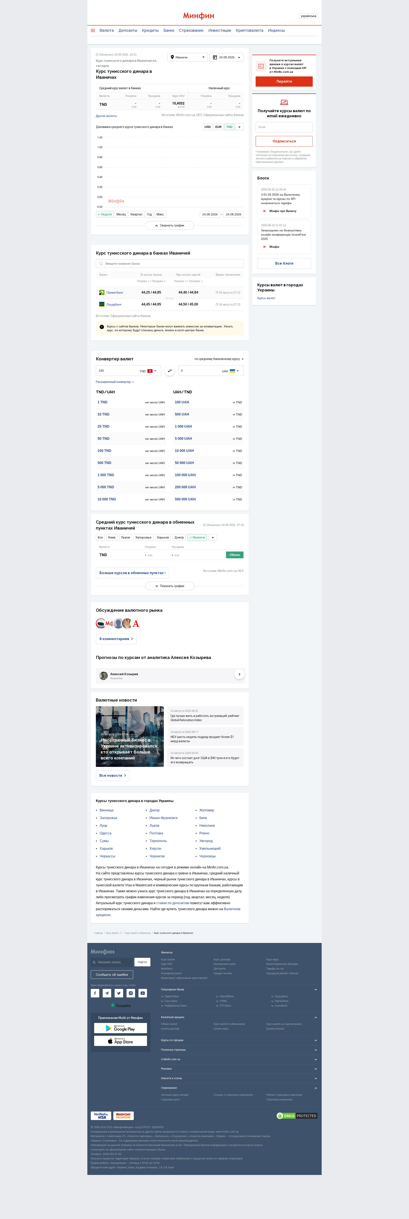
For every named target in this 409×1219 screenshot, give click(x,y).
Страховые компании (279, 1099)
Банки (168, 30)
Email (262, 127)
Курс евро (272, 959)
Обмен (234, 555)
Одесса (105, 833)
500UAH (182, 414)
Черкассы (107, 856)
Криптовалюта (249, 30)
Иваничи (199, 537)
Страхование (191, 30)
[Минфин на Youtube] (142, 993)
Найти (142, 962)
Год (149, 214)
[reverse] (170, 370)
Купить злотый (275, 1028)
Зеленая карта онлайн (175, 1094)
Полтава (156, 833)
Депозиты (127, 30)
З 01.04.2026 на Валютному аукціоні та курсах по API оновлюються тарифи (280, 199)
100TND (104, 451)
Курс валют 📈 (114, 933)
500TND (104, 463)
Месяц (121, 214)
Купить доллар (170, 1028)
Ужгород (206, 841)
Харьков (163, 537)
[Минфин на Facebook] (95, 993)
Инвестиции (219, 30)
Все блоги (284, 263)
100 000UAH (185, 475)
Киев (111, 537)
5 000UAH (183, 438)
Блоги (263, 178)
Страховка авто (170, 1099)
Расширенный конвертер (113, 382)
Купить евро (221, 1028)
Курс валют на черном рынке (284, 1024)
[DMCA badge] (297, 1116)
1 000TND (106, 475)
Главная (98, 933)
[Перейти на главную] (204, 16)
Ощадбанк (114, 304)
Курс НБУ (166, 964)
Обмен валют (169, 1024)
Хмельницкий (209, 848)
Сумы (104, 841)
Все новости (110, 776)
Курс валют (168, 959)
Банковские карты (225, 964)
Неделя (106, 214)
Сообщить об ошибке (112, 974)
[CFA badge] (145, 1116)
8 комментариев (114, 639)
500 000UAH (185, 499)
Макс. (160, 214)
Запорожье (143, 537)
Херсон (155, 848)
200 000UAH (185, 487)
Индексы (276, 30)
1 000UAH (183, 426)
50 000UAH (184, 463)
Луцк (103, 825)
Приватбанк (115, 292)
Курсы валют (266, 298)
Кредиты (150, 30)
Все (100, 537)
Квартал (136, 214)
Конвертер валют (171, 973)
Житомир (206, 810)
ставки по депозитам (172, 903)
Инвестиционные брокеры (282, 964)
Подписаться (284, 141)
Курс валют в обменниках (229, 1024)
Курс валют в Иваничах (138, 933)
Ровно (204, 833)
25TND (103, 426)
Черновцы (207, 856)
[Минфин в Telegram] (107, 993)
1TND (103, 402)
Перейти (284, 81)
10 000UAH (184, 451)
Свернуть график (172, 225)
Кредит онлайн (223, 973)
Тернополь (158, 841)
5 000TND (106, 487)
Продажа (157, 281)
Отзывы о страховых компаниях (233, 1094)
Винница (107, 810)
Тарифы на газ (275, 968)
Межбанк (166, 968)
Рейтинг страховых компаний (284, 1094)
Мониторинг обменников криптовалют (184, 978)
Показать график (172, 586)
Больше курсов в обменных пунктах (131, 573)
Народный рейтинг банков (282, 973)
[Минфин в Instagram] (131, 993)
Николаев (207, 825)
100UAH (182, 402)
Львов (125, 537)
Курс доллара (222, 959)
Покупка (142, 281)
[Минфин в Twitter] (119, 993)
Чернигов (157, 856)
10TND (103, 414)
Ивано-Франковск (164, 818)
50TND (103, 438)
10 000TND (107, 499)
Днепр (179, 537)
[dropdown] (239, 126)
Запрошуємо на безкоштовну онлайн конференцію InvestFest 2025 (283, 235)
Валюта (106, 30)
